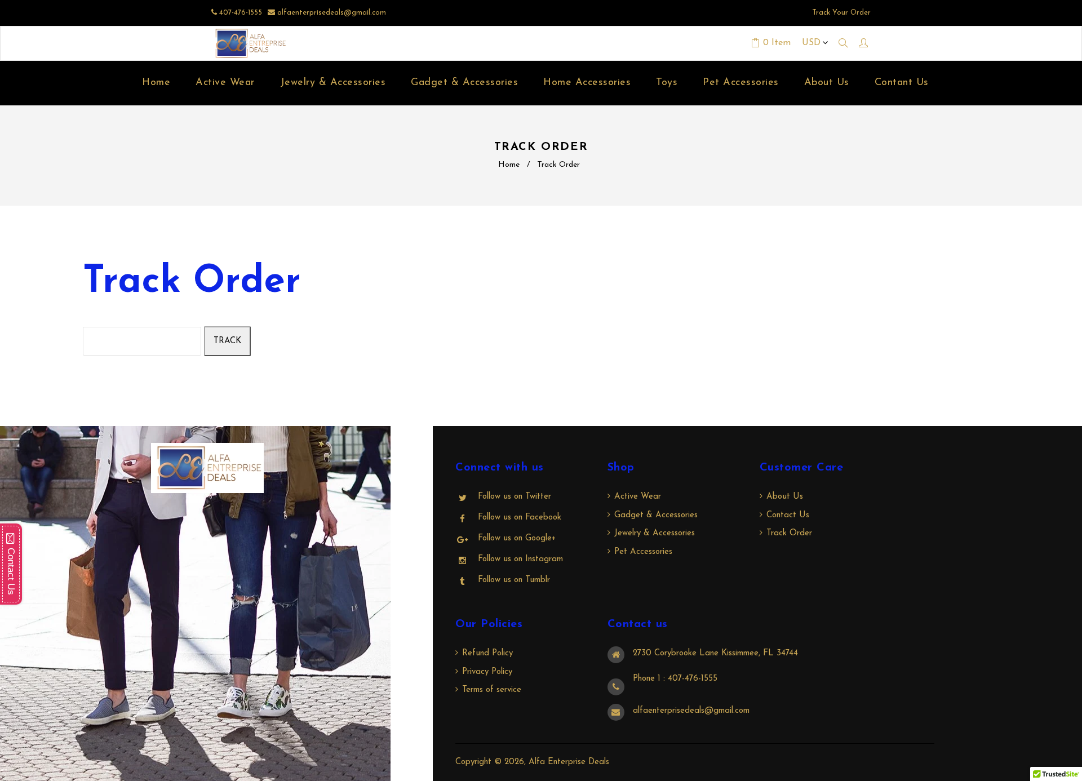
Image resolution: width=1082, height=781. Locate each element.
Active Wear (637, 496)
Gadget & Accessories (656, 515)
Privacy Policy (487, 672)
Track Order (789, 533)
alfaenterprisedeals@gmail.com (331, 12)
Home (509, 165)
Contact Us (787, 515)
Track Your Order (841, 12)
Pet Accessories (643, 552)
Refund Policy (487, 653)
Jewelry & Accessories (654, 533)
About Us (784, 496)
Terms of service (491, 690)
